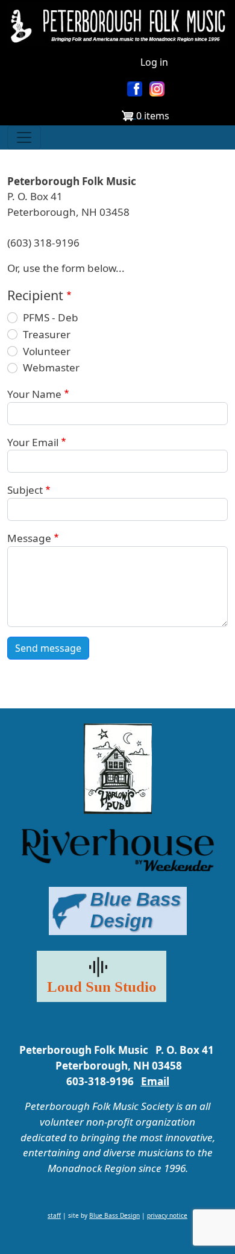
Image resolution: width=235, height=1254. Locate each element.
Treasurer (46, 334)
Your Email (32, 442)
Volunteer (46, 351)
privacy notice (167, 1215)
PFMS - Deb (50, 317)
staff (54, 1215)
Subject (25, 490)
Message (29, 538)
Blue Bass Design (114, 1215)
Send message (48, 648)
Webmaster (51, 367)
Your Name (34, 394)
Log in (154, 62)
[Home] (117, 25)
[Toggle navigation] (24, 137)
